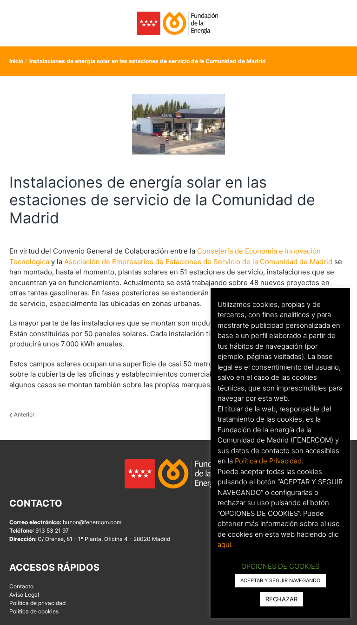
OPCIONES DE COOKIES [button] (280, 566)
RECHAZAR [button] (281, 599)
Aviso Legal (24, 594)
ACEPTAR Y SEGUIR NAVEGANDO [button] (280, 580)
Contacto (21, 586)
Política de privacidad (37, 602)
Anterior (23, 414)
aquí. (225, 544)
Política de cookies (34, 611)
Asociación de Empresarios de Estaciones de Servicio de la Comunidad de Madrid (198, 261)
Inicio (16, 61)
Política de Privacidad (268, 460)
